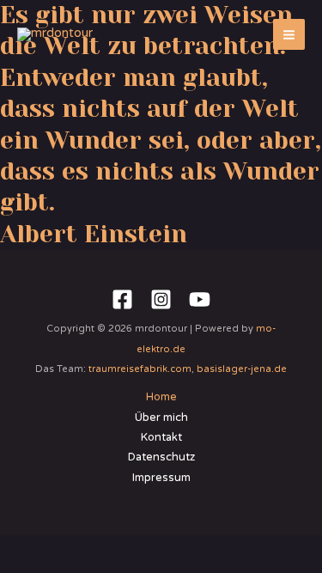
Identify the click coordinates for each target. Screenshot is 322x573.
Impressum (161, 478)
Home (161, 397)
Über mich (161, 417)
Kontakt (161, 437)
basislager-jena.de (242, 369)
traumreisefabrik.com (139, 369)
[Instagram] (161, 299)
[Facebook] (122, 299)
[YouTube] (199, 299)
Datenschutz (161, 457)
